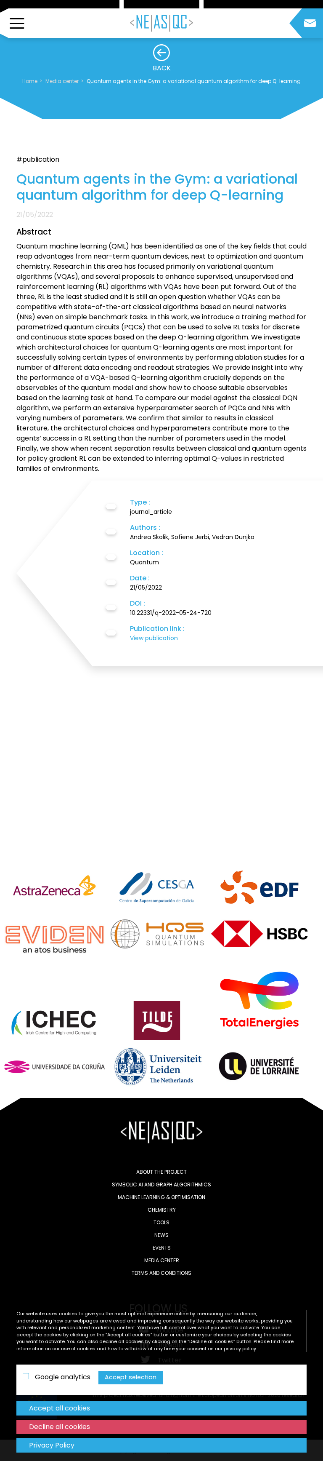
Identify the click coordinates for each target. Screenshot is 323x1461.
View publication (154, 638)
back (162, 68)
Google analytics (61, 1377)
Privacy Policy (51, 1445)
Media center (62, 81)
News (161, 1235)
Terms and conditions (161, 1273)
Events (162, 1247)
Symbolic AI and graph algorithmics (161, 1184)
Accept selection (130, 1377)
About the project (161, 1171)
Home (29, 81)
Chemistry (162, 1209)
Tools (161, 1222)
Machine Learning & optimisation (161, 1197)
